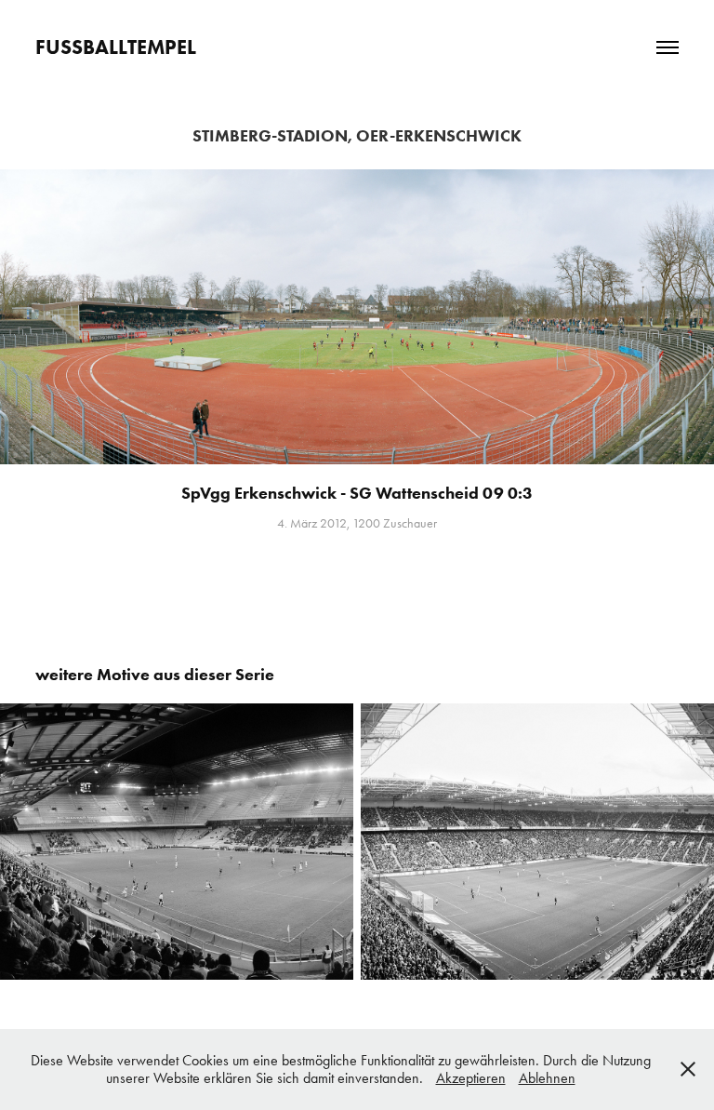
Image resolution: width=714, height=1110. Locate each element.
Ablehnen (547, 1078)
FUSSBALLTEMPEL (115, 47)
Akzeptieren (471, 1078)
